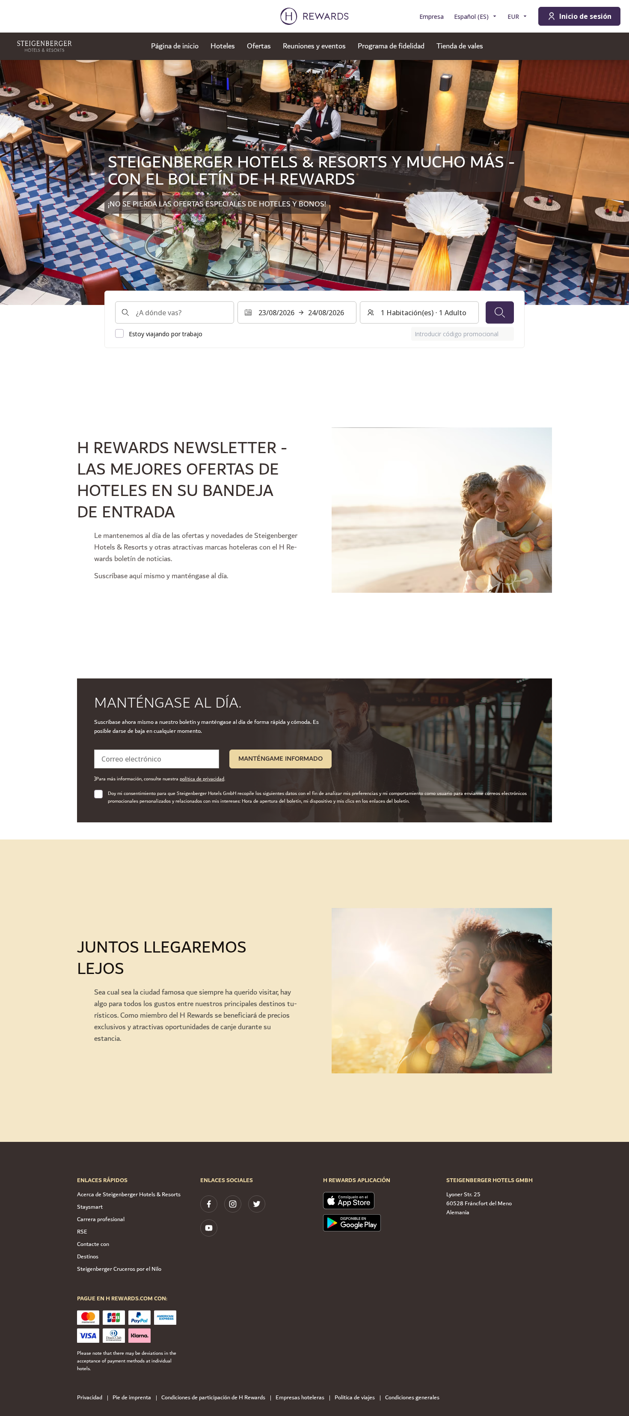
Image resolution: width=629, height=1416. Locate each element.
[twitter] (256, 1204)
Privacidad (89, 1397)
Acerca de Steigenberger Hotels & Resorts (129, 1194)
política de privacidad (202, 778)
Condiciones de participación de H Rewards (213, 1397)
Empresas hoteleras (300, 1397)
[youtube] (208, 1228)
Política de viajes (355, 1397)
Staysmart (90, 1207)
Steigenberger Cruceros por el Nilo (119, 1269)
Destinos (87, 1257)
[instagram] (232, 1204)
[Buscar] (500, 312)
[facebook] (208, 1204)
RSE (82, 1232)
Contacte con (93, 1244)
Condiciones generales (412, 1397)
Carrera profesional (101, 1219)
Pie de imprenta (132, 1397)
